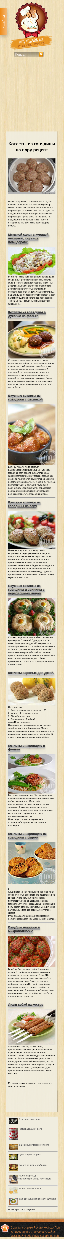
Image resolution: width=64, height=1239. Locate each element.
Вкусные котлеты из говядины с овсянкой (25, 397)
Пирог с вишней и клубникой (32, 1164)
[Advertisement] (32, 96)
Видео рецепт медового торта (33, 1144)
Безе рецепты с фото (29, 1118)
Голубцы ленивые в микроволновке (24, 929)
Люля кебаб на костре (25, 1004)
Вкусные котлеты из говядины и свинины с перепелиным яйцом (26, 589)
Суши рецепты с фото (29, 1154)
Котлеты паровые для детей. (31, 673)
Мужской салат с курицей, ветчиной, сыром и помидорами (28, 238)
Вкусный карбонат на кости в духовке (37, 1198)
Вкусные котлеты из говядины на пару (24, 504)
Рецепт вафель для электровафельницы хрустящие (34, 1177)
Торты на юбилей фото (30, 1128)
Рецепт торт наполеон (29, 1188)
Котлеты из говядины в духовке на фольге (27, 314)
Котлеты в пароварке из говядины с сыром (27, 835)
